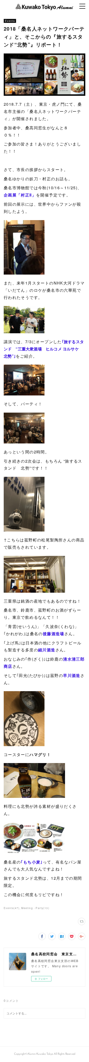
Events (10, 21)
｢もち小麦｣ (32, 862)
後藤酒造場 (53, 633)
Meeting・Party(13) (35, 908)
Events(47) (12, 908)
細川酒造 (46, 650)
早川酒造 (71, 675)
